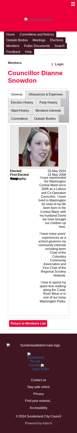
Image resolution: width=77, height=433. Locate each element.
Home (10, 34)
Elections (56, 40)
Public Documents (37, 46)
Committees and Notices (37, 34)
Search (59, 46)
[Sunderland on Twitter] (43, 368)
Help (28, 51)
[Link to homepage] (38, 20)
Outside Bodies (17, 40)
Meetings (39, 40)
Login (59, 64)
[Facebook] (29, 357)
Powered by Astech (38, 423)
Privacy (38, 394)
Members (12, 46)
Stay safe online (38, 387)
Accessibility (38, 408)
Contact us (38, 380)
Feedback (13, 51)
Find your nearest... (38, 400)
